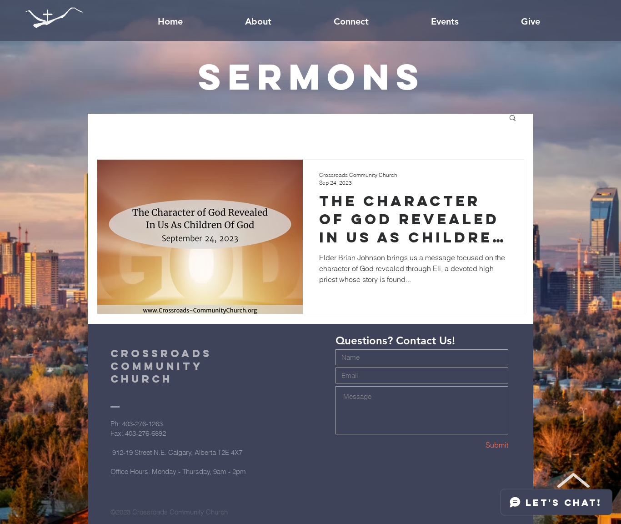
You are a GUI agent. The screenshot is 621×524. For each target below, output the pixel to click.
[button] (512, 118)
